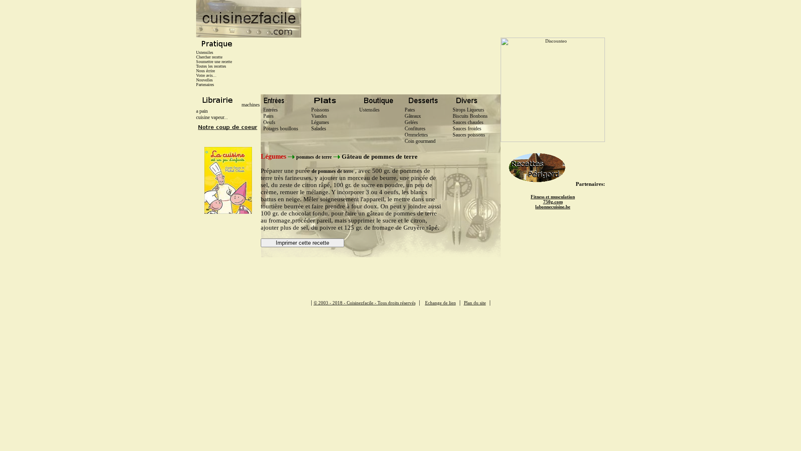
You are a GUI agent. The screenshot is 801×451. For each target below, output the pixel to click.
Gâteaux (413, 116)
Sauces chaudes (468, 122)
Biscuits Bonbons (470, 116)
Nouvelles (204, 80)
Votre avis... (206, 75)
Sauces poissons (469, 135)
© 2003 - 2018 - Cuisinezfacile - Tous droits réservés (365, 302)
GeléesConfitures (415, 125)
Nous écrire (205, 70)
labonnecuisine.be (552, 206)
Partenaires (205, 84)
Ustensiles (204, 52)
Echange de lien (440, 302)
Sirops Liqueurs (468, 110)
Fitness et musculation (553, 196)
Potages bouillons (279, 129)
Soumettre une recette (214, 61)
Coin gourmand (420, 141)
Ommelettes (416, 135)
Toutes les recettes (211, 66)
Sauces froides (467, 129)
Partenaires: (590, 184)
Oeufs (268, 122)
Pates (267, 116)
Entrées (269, 110)
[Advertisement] (453, 19)
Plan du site (475, 302)
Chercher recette (209, 57)
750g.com (553, 201)
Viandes (318, 116)
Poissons (319, 110)
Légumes (319, 122)
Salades (317, 129)
